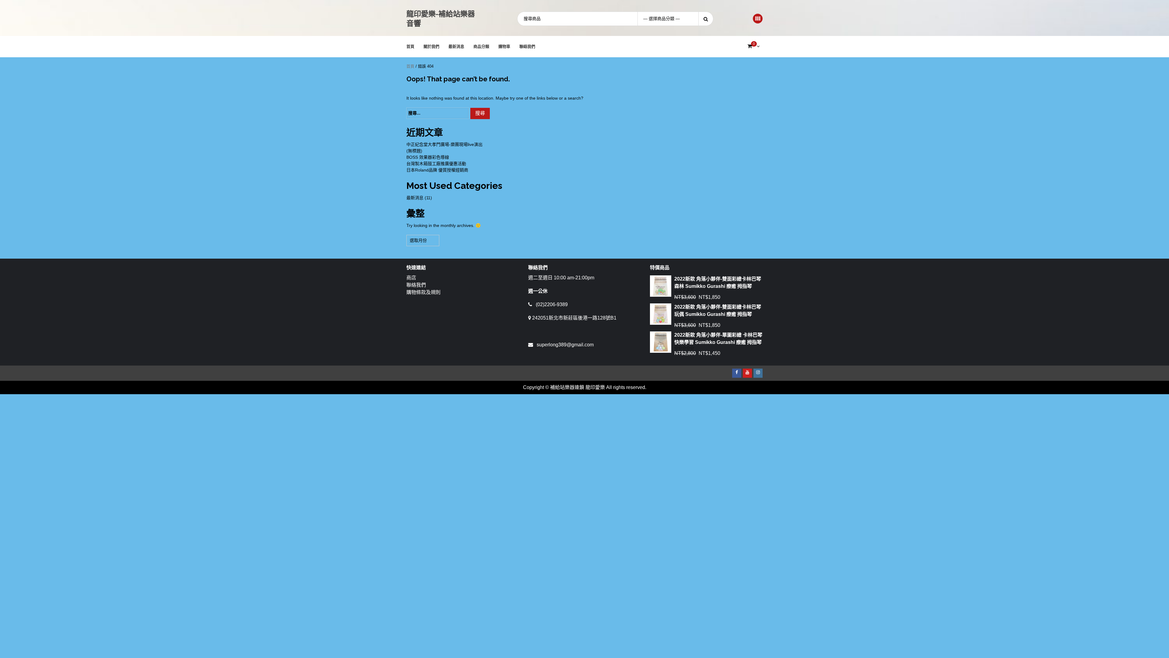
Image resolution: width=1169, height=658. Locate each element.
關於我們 (431, 46)
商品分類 (481, 46)
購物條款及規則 (423, 292)
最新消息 (456, 46)
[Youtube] (747, 373)
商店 (411, 277)
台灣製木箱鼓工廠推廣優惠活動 (436, 163)
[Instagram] (758, 373)
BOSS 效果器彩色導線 (427, 157)
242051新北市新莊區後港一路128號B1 (574, 317)
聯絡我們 (527, 46)
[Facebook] (736, 373)
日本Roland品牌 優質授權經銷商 (437, 170)
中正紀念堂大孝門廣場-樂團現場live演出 (444, 144)
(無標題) (414, 150)
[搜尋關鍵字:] (437, 113)
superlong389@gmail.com (565, 344)
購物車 (504, 46)
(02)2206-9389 (552, 304)
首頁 (410, 46)
